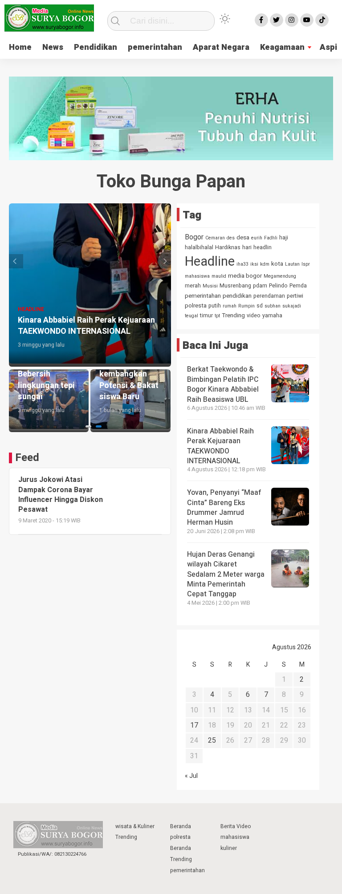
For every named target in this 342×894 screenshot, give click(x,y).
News (52, 47)
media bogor (245, 275)
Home (20, 47)
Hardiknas (227, 247)
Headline (210, 261)
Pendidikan (95, 47)
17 (194, 725)
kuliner (228, 848)
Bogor (194, 237)
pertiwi (295, 296)
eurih (256, 238)
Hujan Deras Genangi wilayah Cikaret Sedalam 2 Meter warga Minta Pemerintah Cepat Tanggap (226, 574)
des (231, 238)
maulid (219, 276)
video (254, 315)
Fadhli (270, 238)
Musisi (210, 286)
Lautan (292, 264)
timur (206, 315)
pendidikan (237, 295)
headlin (262, 247)
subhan (273, 306)
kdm (264, 264)
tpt (217, 315)
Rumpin (246, 306)
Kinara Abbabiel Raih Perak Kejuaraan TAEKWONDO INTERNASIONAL (220, 446)
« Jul (191, 776)
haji (283, 238)
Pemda (298, 286)
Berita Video (235, 826)
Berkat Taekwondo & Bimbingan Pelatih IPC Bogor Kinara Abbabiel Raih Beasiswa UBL (223, 384)
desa (242, 237)
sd (259, 306)
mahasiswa (197, 276)
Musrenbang (235, 286)
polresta (196, 305)
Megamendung (280, 276)
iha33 (242, 264)
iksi (254, 264)
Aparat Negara (221, 47)
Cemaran (215, 238)
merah (193, 286)
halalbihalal (199, 247)
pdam (260, 286)
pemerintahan (155, 47)
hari (247, 247)
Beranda (180, 826)
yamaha (272, 315)
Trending (233, 315)
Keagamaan (282, 47)
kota (277, 263)
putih (214, 306)
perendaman (269, 296)
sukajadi (291, 306)
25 (212, 740)
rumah (229, 306)
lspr (305, 264)
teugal (191, 315)
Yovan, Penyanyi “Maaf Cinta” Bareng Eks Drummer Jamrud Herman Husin (224, 507)
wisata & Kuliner (135, 826)
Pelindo (278, 286)
